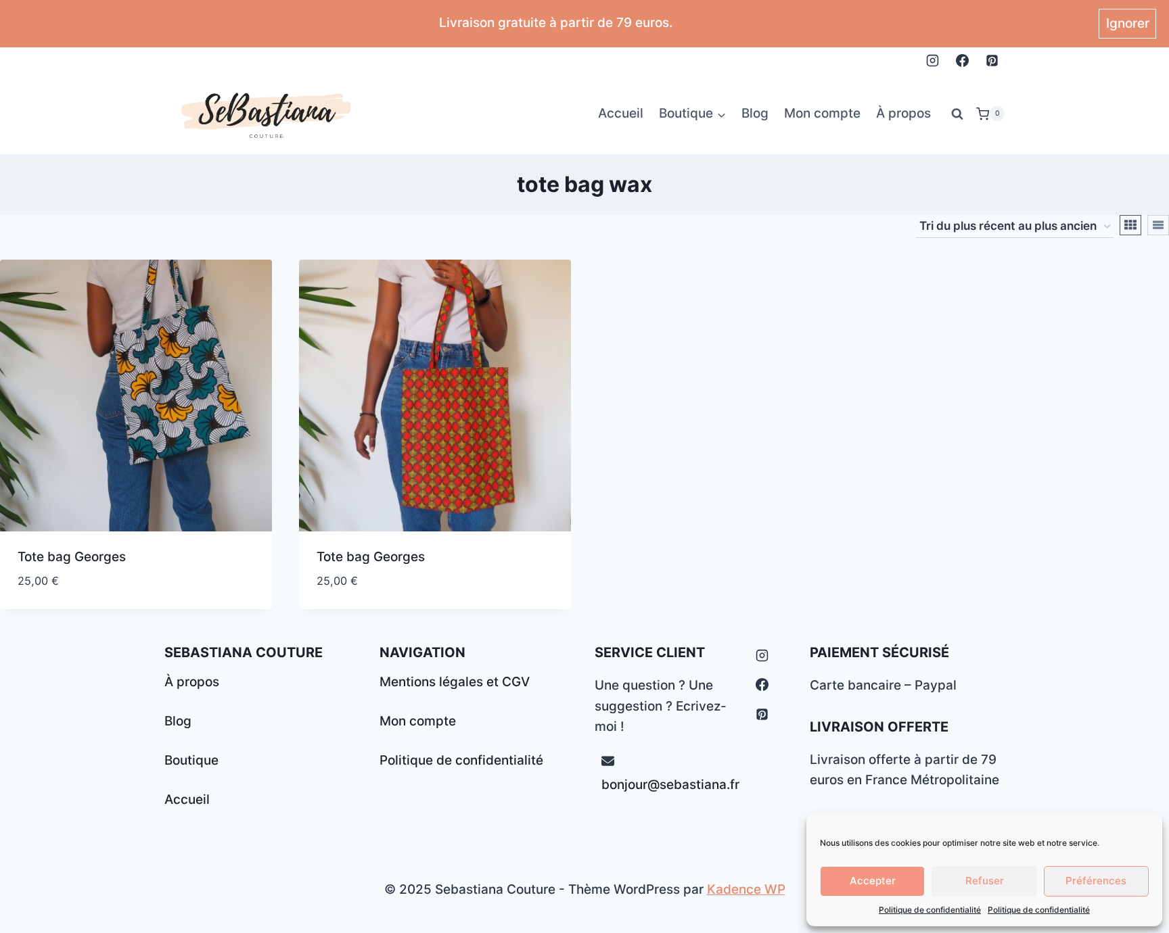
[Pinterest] (992, 60)
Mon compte (822, 113)
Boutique (191, 760)
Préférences (1095, 880)
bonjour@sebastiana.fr (670, 784)
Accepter (873, 880)
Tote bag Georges (72, 557)
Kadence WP (746, 889)
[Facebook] (962, 60)
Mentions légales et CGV (455, 682)
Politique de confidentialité (930, 910)
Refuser (984, 880)
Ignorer (1127, 23)
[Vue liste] (1158, 225)
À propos (903, 113)
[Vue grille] (1130, 225)
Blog (755, 113)
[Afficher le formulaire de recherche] (957, 113)
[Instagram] (933, 60)
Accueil (620, 113)
